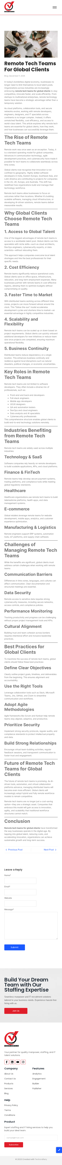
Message (9, 909)
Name (7, 875)
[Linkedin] (12, 1062)
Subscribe (13, 1144)
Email (7, 887)
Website (8, 898)
